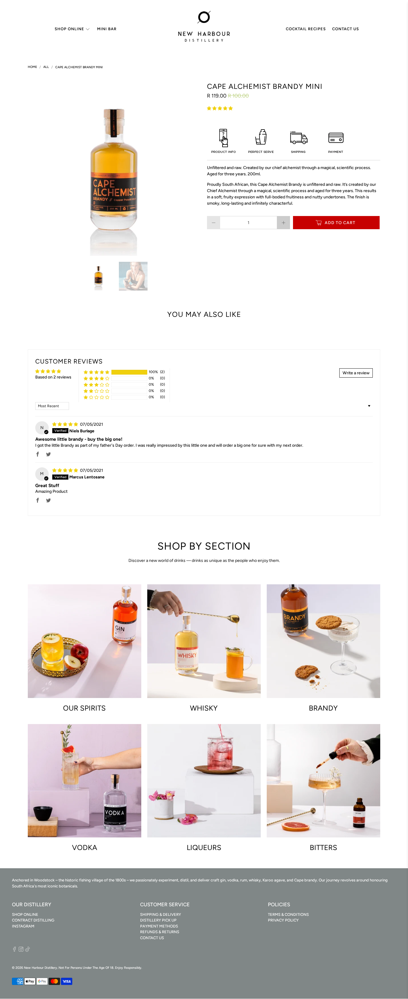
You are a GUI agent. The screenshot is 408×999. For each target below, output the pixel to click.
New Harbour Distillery (40, 968)
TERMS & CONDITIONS (288, 914)
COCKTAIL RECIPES (306, 29)
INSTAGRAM (23, 926)
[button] (220, 108)
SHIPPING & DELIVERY (160, 914)
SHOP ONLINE (69, 29)
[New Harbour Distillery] (204, 29)
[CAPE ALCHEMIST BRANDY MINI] (114, 169)
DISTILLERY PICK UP (158, 920)
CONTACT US (345, 29)
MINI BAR (106, 29)
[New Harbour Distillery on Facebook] (14, 950)
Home (32, 67)
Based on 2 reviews (53, 377)
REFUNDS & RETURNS (159, 932)
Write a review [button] (356, 372)
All (46, 67)
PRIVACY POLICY (283, 920)
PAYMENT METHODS (159, 926)
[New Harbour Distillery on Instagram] (21, 950)
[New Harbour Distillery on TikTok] (27, 950)
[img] (65, 424)
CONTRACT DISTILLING (33, 920)
